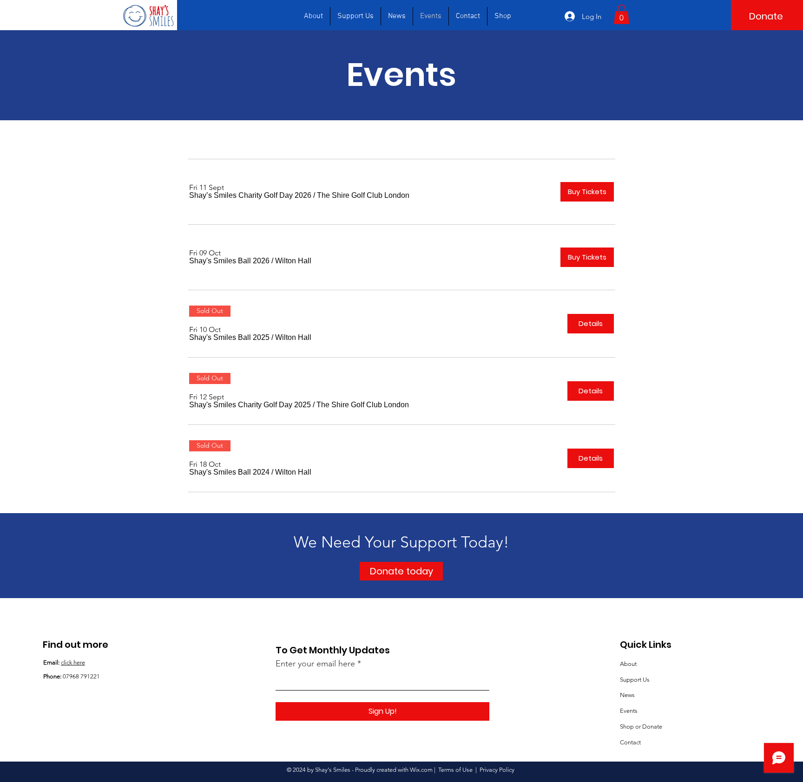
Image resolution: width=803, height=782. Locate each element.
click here (73, 662)
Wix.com (421, 769)
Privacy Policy (497, 769)
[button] (621, 14)
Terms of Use (455, 769)
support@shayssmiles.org (95, 711)
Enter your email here (315, 663)
